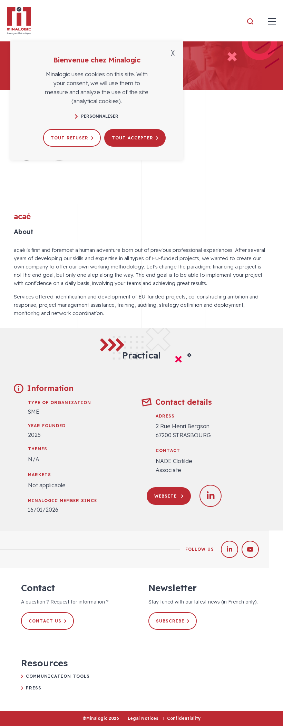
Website (166, 496)
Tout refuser (69, 137)
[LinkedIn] (229, 549)
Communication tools (58, 676)
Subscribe (170, 621)
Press (33, 687)
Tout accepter (132, 137)
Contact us (45, 621)
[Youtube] (250, 549)
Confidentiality (184, 718)
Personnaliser (99, 116)
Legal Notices (143, 718)
